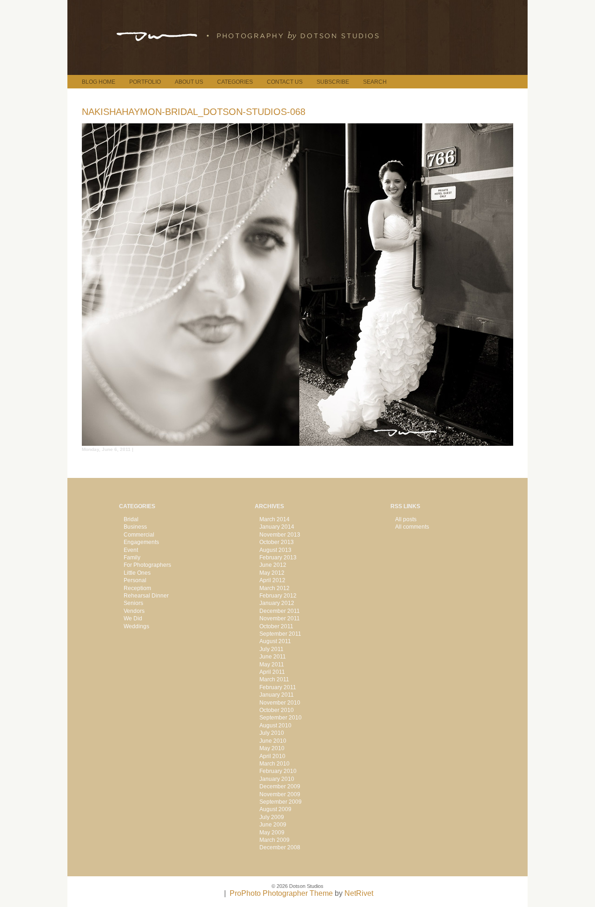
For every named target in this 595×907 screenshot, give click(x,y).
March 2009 (274, 840)
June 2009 (272, 824)
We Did (133, 618)
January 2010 (276, 779)
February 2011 (277, 687)
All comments (412, 527)
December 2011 (279, 611)
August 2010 (275, 725)
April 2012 (272, 580)
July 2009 (271, 817)
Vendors (134, 611)
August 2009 (275, 809)
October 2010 (276, 710)
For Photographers (147, 565)
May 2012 (271, 573)
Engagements (141, 542)
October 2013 (276, 542)
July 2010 (271, 733)
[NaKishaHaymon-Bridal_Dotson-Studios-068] (297, 443)
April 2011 (272, 672)
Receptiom (137, 588)
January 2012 (276, 603)
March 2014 (274, 519)
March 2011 (274, 679)
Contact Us (285, 82)
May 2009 (271, 832)
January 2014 (276, 527)
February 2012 (278, 595)
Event (131, 550)
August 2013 (275, 550)
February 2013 (278, 557)
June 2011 (272, 656)
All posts (405, 519)
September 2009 (280, 802)
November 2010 (279, 702)
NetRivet (358, 893)
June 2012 (272, 565)
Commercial (139, 534)
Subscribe (333, 82)
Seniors (133, 603)
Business (135, 527)
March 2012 (274, 588)
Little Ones (137, 573)
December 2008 (279, 847)
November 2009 (279, 794)
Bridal (131, 519)
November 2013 (279, 534)
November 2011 (279, 618)
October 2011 (276, 626)
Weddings (136, 626)
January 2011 (276, 695)
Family (132, 557)
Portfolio (145, 82)
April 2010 (272, 756)
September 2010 (280, 717)
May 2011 (271, 664)
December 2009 (279, 786)
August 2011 (275, 641)
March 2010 (274, 763)
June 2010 (272, 741)
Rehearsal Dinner (146, 595)
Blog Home (98, 82)
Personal (135, 580)
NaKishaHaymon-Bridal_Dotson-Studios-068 (193, 112)
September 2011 (280, 634)
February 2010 (278, 771)
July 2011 (271, 649)
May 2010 (271, 748)
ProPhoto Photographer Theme (281, 893)
